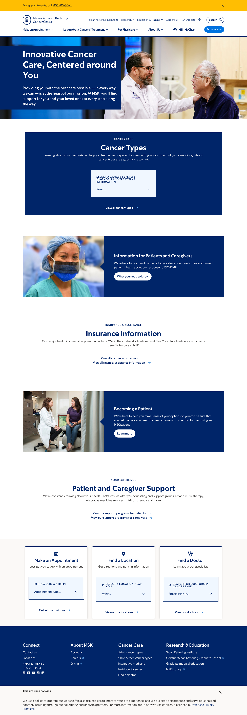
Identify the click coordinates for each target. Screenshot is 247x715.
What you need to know (133, 276)
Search (213, 19)
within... (106, 593)
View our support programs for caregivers (119, 517)
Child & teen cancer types (135, 658)
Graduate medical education (185, 663)
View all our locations (119, 612)
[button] (128, 19)
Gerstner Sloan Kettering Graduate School (194, 658)
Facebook (28, 672)
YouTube (38, 672)
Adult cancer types (130, 652)
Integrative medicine (131, 663)
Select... (101, 189)
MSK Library (174, 669)
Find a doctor (127, 675)
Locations (29, 658)
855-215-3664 (62, 5)
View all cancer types (119, 207)
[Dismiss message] (222, 5)
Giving (75, 663)
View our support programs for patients (119, 513)
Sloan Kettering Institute (181, 652)
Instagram (24, 672)
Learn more (124, 433)
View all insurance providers (119, 358)
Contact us (30, 652)
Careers (76, 658)
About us (76, 652)
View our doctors (186, 612)
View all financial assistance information (119, 362)
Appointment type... (47, 591)
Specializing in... (179, 593)
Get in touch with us (52, 610)
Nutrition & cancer (130, 669)
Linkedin (43, 672)
